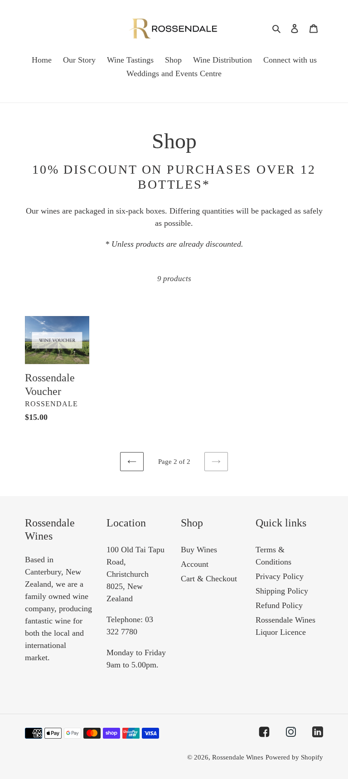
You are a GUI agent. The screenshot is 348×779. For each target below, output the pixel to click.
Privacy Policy (280, 576)
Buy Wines (199, 549)
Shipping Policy (282, 590)
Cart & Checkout (209, 578)
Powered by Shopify (294, 757)
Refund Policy (279, 605)
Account (194, 564)
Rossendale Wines (237, 757)
